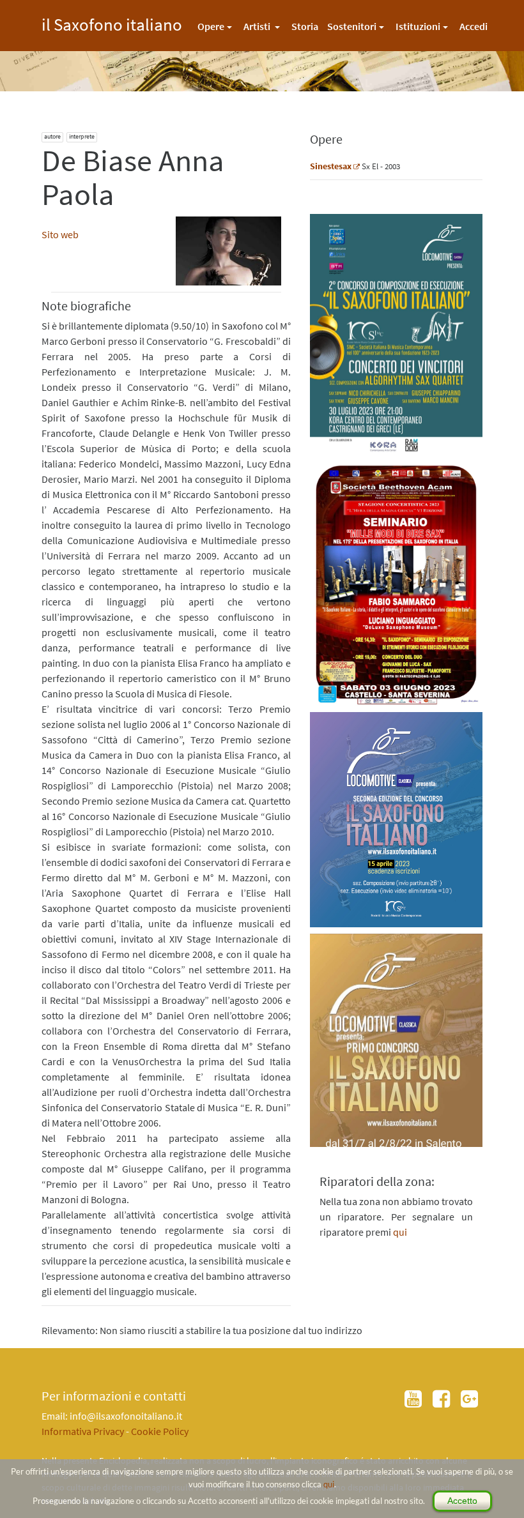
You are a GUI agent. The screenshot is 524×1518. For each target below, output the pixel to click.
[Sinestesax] (356, 166)
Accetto (462, 1501)
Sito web (60, 234)
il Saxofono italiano (112, 22)
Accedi (473, 26)
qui (328, 1484)
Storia (304, 26)
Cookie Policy (160, 1431)
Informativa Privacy (83, 1431)
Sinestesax (330, 166)
